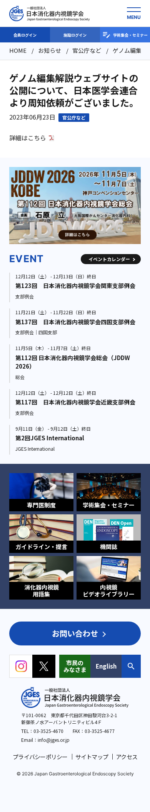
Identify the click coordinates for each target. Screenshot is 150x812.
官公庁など (73, 117)
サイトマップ (91, 757)
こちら (37, 137)
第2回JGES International (49, 438)
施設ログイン (75, 35)
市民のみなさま (75, 666)
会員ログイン (25, 35)
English (106, 666)
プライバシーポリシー (40, 757)
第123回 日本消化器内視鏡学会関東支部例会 (75, 285)
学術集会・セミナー (130, 35)
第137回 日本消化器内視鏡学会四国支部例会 (75, 322)
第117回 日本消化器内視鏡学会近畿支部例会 (75, 402)
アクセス (126, 757)
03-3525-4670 (48, 731)
